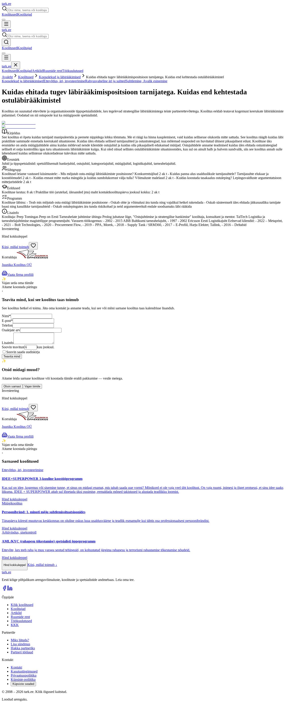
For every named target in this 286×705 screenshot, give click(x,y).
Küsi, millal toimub (15, 247)
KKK (15, 625)
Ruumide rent (52, 71)
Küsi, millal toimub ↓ (42, 565)
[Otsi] (6, 42)
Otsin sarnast (12, 386)
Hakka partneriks (23, 648)
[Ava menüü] (6, 24)
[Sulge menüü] (15, 65)
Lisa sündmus (20, 644)
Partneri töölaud (22, 652)
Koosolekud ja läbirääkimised (60, 77)
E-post (7, 321)
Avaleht (7, 77)
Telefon (7, 325)
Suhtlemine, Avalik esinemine (146, 81)
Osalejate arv (11, 330)
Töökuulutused (72, 71)
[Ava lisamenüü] (3, 19)
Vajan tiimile (32, 386)
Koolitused (9, 14)
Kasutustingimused (24, 671)
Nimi (6, 316)
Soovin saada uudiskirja (23, 352)
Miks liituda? (20, 640)
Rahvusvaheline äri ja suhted (105, 81)
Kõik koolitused (22, 605)
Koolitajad (24, 14)
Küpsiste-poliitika (23, 679)
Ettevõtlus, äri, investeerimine (64, 81)
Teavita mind (12, 356)
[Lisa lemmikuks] (33, 245)
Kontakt (16, 667)
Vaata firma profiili (20, 275)
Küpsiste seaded (23, 684)
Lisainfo (7, 343)
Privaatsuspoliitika (23, 675)
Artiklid (37, 71)
